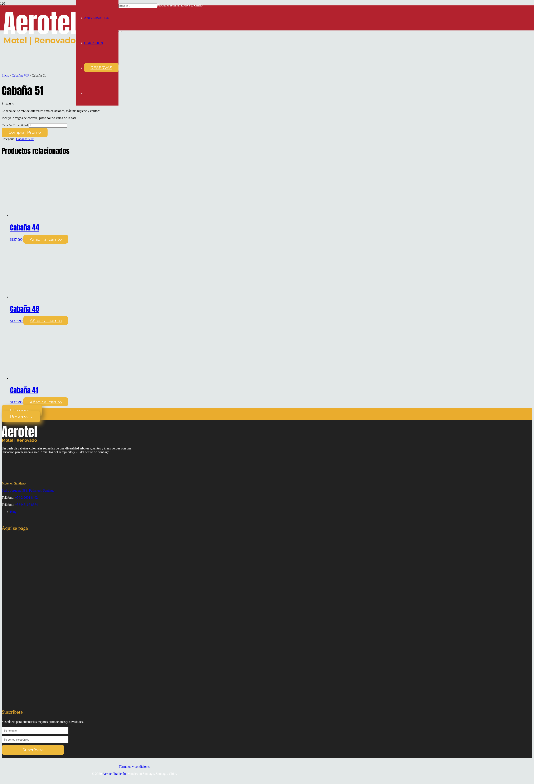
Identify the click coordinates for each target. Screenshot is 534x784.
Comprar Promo (25, 132)
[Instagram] (5, 469)
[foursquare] (20, 469)
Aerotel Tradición (114, 773)
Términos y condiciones (134, 766)
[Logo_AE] (39, 43)
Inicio (5, 75)
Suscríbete (33, 749)
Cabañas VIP (20, 75)
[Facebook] (13, 469)
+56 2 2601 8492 (26, 497)
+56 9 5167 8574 (26, 504)
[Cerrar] (120, 31)
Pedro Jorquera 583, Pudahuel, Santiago (28, 490)
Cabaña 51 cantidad (15, 125)
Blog (13, 511)
